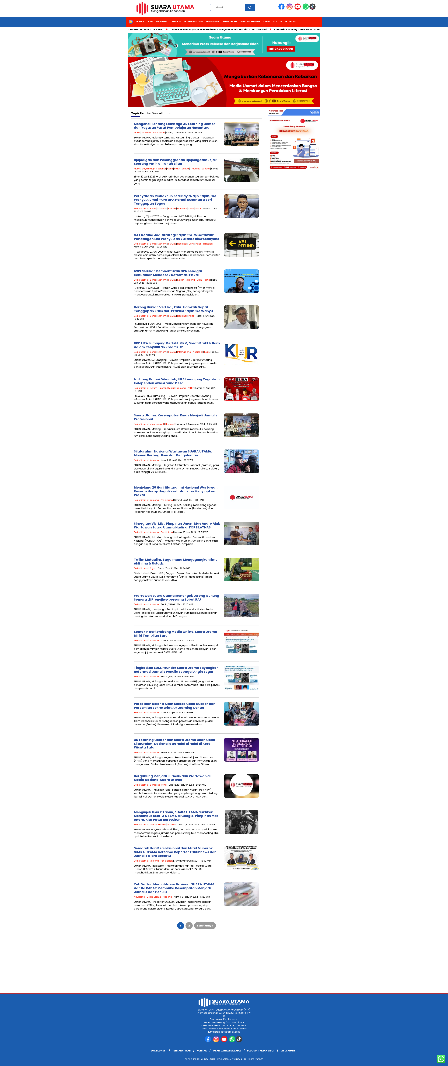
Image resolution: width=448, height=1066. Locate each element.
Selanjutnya (205, 925)
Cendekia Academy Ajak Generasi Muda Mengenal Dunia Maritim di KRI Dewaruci (190, 29)
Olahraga (213, 21)
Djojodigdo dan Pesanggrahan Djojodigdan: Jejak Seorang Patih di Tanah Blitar (175, 162)
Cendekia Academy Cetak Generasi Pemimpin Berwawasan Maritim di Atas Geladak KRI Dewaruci (303, 29)
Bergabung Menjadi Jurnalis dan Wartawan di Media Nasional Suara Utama (172, 778)
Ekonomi (290, 21)
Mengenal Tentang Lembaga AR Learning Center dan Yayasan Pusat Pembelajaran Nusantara (174, 126)
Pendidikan (229, 21)
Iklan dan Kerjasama (227, 1050)
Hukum (172, 208)
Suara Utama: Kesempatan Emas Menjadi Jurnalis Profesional (175, 417)
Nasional (162, 21)
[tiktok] (313, 9)
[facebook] (282, 9)
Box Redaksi (158, 1050)
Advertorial (139, 896)
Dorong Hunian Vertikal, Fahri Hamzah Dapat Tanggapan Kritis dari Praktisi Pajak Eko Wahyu (173, 309)
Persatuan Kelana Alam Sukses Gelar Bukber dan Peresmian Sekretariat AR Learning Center (174, 706)
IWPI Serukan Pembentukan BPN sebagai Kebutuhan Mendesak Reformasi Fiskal (168, 273)
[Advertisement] (224, 965)
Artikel (176, 21)
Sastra (185, 168)
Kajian (180, 279)
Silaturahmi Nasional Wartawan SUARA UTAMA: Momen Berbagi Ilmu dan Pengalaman (173, 453)
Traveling (195, 168)
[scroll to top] (431, 1060)
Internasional (193, 21)
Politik (277, 21)
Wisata (206, 168)
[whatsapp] (306, 9)
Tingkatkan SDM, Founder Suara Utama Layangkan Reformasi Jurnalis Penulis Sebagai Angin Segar (176, 670)
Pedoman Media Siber (260, 1050)
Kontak (202, 1050)
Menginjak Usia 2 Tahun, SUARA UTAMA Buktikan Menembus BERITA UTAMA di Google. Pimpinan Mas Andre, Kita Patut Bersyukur (176, 816)
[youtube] (298, 9)
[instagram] (290, 9)
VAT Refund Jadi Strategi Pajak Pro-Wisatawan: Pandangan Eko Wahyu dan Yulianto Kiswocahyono (176, 237)
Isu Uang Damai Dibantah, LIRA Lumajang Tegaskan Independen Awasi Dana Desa (177, 381)
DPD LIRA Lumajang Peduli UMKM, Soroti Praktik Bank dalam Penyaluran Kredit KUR (177, 345)
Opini (266, 21)
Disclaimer (288, 1050)
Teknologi (208, 243)
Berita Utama (144, 21)
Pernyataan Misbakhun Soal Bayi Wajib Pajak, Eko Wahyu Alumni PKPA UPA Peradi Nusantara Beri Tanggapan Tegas (175, 200)
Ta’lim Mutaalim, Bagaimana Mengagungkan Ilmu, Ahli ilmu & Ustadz (176, 561)
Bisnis (153, 208)
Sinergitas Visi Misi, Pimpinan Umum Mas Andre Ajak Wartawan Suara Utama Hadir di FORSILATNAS (177, 525)
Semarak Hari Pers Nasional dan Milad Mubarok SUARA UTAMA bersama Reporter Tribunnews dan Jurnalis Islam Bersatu (175, 852)
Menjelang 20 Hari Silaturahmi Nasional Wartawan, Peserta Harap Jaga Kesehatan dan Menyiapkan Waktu (176, 491)
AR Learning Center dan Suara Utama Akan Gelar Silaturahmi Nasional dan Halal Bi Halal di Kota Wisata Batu (174, 744)
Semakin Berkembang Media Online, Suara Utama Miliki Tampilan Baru (175, 633)
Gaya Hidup (148, 168)
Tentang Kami (181, 1050)
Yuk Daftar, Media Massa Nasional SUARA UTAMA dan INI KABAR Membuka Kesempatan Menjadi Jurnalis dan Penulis (174, 888)
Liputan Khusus (250, 21)
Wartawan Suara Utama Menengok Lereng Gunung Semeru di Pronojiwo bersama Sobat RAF (176, 597)
